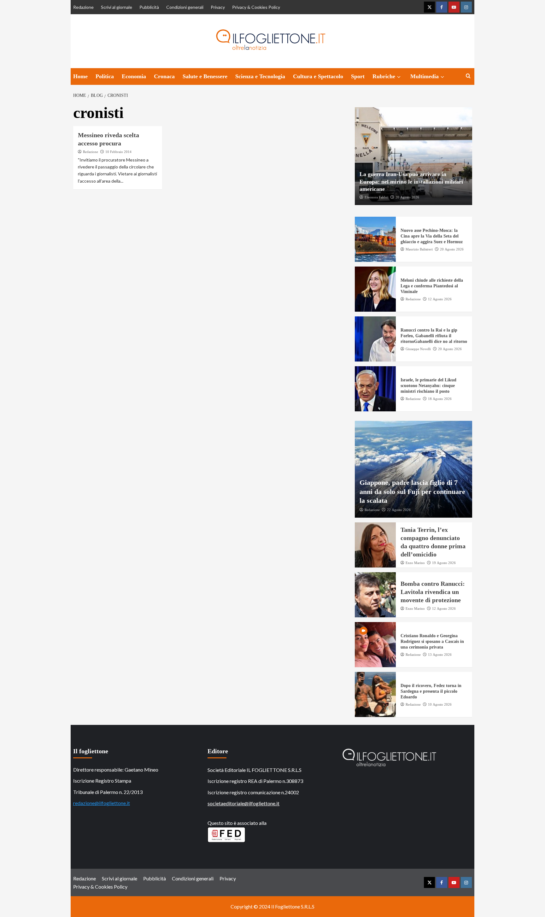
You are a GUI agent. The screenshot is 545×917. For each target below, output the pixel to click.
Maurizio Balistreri (419, 249)
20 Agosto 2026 (407, 197)
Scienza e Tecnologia (260, 76)
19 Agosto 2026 (444, 563)
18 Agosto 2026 (440, 399)
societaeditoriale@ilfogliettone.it (243, 803)
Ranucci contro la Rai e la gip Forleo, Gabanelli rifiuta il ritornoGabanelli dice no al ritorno (434, 336)
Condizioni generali (184, 7)
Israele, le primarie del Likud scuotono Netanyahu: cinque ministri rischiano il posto (428, 386)
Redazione (83, 7)
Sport (358, 76)
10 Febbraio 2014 (118, 152)
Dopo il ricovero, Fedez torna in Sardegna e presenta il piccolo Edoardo (431, 691)
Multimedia (424, 76)
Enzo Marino (415, 563)
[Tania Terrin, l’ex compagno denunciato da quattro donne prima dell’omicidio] (375, 544)
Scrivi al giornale (116, 7)
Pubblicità (149, 7)
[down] (398, 77)
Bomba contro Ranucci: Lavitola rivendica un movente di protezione (433, 591)
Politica (105, 76)
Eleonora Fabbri (376, 197)
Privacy (218, 7)
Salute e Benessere (205, 76)
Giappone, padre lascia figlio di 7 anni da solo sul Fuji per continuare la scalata (412, 491)
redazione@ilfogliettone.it (101, 803)
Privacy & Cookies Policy (256, 7)
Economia (134, 76)
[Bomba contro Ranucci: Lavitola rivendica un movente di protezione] (375, 594)
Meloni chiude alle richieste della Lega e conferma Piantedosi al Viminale (432, 286)
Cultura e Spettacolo (318, 76)
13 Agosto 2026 (440, 654)
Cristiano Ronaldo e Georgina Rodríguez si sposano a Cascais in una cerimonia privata (432, 641)
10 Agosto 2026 (440, 704)
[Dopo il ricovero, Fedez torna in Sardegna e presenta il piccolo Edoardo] (375, 694)
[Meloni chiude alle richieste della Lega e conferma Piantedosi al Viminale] (375, 289)
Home (80, 76)
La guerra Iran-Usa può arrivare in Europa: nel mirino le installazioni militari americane (411, 181)
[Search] (468, 76)
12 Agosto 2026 (440, 299)
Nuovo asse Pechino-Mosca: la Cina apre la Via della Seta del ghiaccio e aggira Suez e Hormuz (432, 236)
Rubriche (383, 76)
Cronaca (164, 76)
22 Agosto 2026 (399, 510)
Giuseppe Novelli (418, 349)
